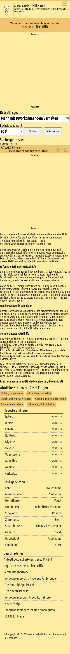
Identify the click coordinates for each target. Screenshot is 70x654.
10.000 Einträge (14, 616)
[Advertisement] (35, 70)
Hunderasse (12, 507)
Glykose (10, 442)
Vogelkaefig (12, 454)
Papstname (54, 538)
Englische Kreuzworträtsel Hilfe (23, 565)
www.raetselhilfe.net (29, 5)
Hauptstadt (12, 538)
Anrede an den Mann (12, 404)
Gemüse (10, 532)
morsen (9, 423)
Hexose (9, 448)
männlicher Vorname (48, 507)
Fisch (58, 519)
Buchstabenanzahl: (11, 126)
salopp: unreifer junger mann (50, 399)
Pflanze (56, 513)
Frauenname (53, 488)
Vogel (57, 500)
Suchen (33, 131)
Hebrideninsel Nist (16, 591)
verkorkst (11, 473)
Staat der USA (13, 526)
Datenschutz (10, 638)
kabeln (9, 429)
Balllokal (11, 435)
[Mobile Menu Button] (64, 4)
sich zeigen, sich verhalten (41, 404)
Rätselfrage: (9, 112)
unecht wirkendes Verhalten (16, 399)
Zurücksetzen (53, 131)
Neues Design (12, 603)
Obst (58, 545)
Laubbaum (11, 545)
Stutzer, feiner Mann (12, 393)
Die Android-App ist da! (19, 584)
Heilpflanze (12, 500)
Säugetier (55, 494)
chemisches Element (48, 526)
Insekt (57, 532)
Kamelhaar (12, 461)
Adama (9, 467)
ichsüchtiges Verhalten (39, 393)
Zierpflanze (12, 519)
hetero (9, 416)
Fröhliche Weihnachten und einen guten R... (32, 610)
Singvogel (11, 513)
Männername (13, 494)
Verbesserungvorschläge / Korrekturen (28, 597)
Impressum (58, 634)
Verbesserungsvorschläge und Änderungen (30, 578)
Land (8, 488)
